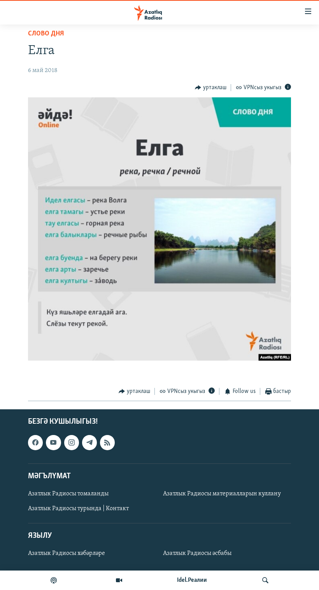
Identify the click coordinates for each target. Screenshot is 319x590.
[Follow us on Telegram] (89, 442)
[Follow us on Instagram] (71, 442)
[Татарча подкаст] (53, 580)
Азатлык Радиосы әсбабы (197, 553)
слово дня (46, 33)
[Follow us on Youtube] (53, 442)
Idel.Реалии (192, 580)
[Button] (210, 88)
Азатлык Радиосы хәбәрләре (66, 553)
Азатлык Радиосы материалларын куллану (222, 494)
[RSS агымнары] (107, 442)
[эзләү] (265, 580)
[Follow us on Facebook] (35, 442)
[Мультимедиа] (119, 580)
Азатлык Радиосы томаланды (68, 494)
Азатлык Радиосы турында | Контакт (78, 508)
